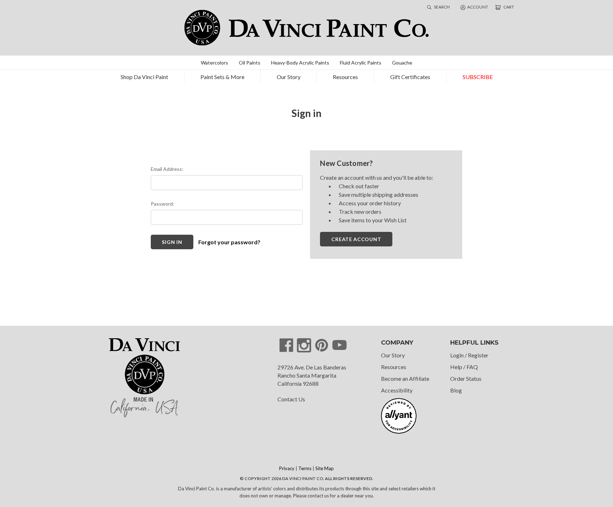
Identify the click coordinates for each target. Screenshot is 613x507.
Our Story (288, 76)
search (441, 7)
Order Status (465, 378)
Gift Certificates (410, 76)
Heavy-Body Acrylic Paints (300, 63)
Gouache (402, 63)
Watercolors (214, 63)
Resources (345, 76)
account (477, 7)
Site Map (324, 468)
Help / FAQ (464, 366)
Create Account (356, 239)
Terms (304, 468)
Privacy (286, 468)
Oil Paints (249, 63)
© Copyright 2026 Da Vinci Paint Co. (282, 478)
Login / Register (469, 355)
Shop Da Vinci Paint (144, 76)
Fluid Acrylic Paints (360, 63)
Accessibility (397, 390)
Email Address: (167, 169)
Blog (456, 390)
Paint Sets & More (222, 76)
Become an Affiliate (405, 378)
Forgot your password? (229, 242)
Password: (162, 204)
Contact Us (291, 399)
